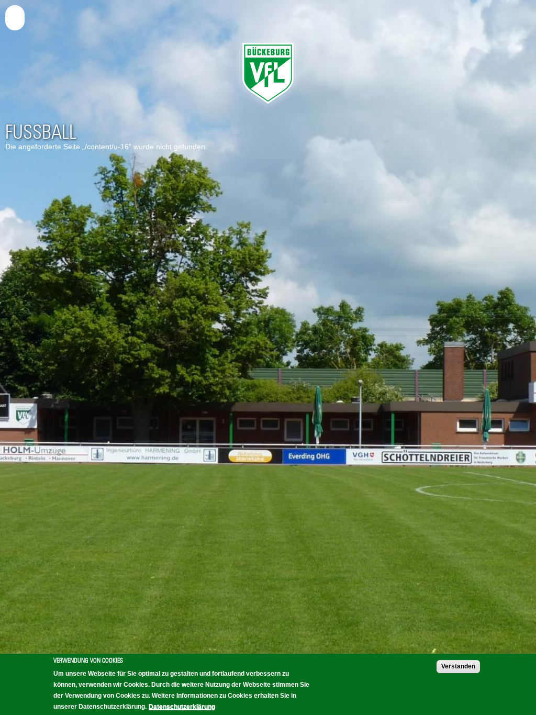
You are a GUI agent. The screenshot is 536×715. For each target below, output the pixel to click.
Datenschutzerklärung (182, 706)
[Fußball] (268, 106)
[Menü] (16, 16)
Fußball (40, 132)
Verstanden (458, 666)
